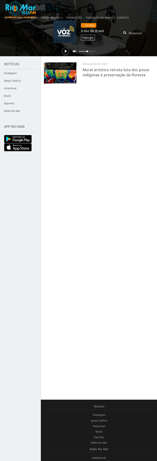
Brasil (7, 96)
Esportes (9, 103)
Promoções (74, 17)
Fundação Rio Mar (98, 17)
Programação (51, 17)
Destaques (10, 73)
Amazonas (10, 88)
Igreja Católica (12, 80)
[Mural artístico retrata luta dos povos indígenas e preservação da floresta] (60, 73)
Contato (123, 17)
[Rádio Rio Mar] (20, 5)
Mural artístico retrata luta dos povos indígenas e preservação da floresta (116, 72)
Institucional (99, 458)
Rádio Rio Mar (12, 111)
